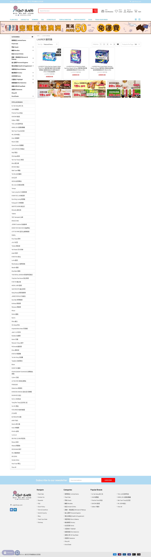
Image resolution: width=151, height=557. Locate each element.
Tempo (14, 188)
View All (14, 467)
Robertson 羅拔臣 (17, 388)
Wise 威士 (15, 321)
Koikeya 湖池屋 (16, 303)
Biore (13, 364)
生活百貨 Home (16, 76)
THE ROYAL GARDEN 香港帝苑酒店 (22, 274)
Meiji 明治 (14, 152)
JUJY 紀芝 (15, 242)
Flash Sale (14, 19)
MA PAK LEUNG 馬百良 (18, 438)
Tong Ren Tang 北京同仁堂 (19, 402)
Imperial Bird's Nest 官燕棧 (20, 328)
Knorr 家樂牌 (15, 138)
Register (130, 11)
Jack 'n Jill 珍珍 (16, 332)
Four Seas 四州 (16, 239)
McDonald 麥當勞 (17, 346)
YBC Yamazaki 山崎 (17, 217)
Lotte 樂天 (15, 260)
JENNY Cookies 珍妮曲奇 (19, 224)
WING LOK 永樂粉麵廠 (18, 127)
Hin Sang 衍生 (16, 325)
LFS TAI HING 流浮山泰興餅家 (20, 231)
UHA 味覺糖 (15, 109)
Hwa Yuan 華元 (16, 463)
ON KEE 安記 (15, 167)
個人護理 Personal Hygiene (20, 62)
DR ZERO (14, 456)
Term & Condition (65, 19)
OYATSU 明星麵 (16, 353)
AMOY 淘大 (15, 420)
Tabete (14, 213)
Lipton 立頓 (15, 377)
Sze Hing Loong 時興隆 (18, 199)
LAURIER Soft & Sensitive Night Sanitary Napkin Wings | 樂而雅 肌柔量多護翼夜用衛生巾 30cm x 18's (75, 68)
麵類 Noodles (16, 50)
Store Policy (51, 19)
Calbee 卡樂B (15, 120)
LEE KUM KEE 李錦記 (18, 149)
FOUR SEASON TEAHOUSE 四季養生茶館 (22, 373)
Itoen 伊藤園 (15, 427)
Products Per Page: (128, 44)
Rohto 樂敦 (15, 314)
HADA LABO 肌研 (17, 285)
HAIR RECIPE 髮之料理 (18, 289)
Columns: (96, 44)
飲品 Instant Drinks (17, 54)
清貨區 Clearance (17, 89)
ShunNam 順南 (16, 271)
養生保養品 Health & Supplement (22, 66)
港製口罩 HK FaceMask (18, 86)
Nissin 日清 (15, 141)
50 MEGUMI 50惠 (16, 417)
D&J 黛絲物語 (16, 453)
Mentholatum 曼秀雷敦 (18, 264)
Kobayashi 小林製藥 (18, 203)
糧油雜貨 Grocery (17, 72)
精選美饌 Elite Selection (19, 83)
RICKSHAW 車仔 (16, 449)
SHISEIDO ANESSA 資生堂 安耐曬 (22, 392)
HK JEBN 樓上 (16, 134)
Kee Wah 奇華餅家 (17, 300)
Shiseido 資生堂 (16, 210)
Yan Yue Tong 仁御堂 (18, 159)
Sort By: (40, 44)
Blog (90, 19)
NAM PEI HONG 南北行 (18, 206)
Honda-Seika (15, 460)
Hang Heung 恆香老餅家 (19, 292)
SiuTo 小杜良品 (16, 399)
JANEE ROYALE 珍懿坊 (19, 296)
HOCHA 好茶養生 (17, 181)
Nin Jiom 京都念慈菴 (18, 185)
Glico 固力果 (15, 163)
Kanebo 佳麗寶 (16, 336)
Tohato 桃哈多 (16, 246)
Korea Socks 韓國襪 (18, 145)
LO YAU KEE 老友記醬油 (19, 381)
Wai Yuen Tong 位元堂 (18, 131)
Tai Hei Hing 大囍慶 (17, 357)
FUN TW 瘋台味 (16, 282)
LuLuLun (14, 435)
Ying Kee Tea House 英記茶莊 (20, 278)
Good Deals (15, 96)
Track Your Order (101, 19)
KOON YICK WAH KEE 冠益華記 (21, 228)
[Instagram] (139, 19)
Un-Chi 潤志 (15, 406)
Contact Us (25, 19)
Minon (13, 310)
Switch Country (79, 19)
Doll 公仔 (14, 177)
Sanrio (13, 318)
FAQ (42, 19)
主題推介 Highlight (17, 79)
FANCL (14, 235)
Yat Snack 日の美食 (17, 249)
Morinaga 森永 (16, 156)
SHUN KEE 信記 (16, 395)
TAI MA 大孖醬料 (16, 174)
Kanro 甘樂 (15, 339)
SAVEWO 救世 (16, 116)
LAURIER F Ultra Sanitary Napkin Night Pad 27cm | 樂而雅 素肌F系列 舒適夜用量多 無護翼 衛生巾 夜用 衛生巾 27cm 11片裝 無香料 (49, 69)
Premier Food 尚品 (17, 113)
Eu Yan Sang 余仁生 (17, 106)
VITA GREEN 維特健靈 (18, 409)
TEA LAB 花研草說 (17, 124)
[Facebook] (135, 19)
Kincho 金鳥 (15, 431)
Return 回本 (15, 442)
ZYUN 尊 (14, 413)
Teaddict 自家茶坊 (17, 361)
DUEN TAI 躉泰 (16, 368)
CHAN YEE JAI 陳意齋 (18, 195)
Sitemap (40, 522)
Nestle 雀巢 (15, 267)
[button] (54, 84)
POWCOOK (15, 384)
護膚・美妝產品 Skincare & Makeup (20, 58)
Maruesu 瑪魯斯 (16, 307)
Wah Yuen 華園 (16, 170)
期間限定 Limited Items (19, 40)
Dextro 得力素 (16, 424)
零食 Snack (15, 47)
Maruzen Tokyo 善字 (17, 343)
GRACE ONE (15, 221)
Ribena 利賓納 (16, 445)
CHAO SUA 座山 (16, 256)
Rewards (35, 19)
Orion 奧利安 (15, 350)
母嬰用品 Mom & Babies (19, 69)
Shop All (14, 93)
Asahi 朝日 (15, 253)
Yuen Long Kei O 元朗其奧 (19, 192)
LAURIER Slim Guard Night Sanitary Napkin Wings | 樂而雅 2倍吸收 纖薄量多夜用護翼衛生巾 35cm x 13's (102, 68)
